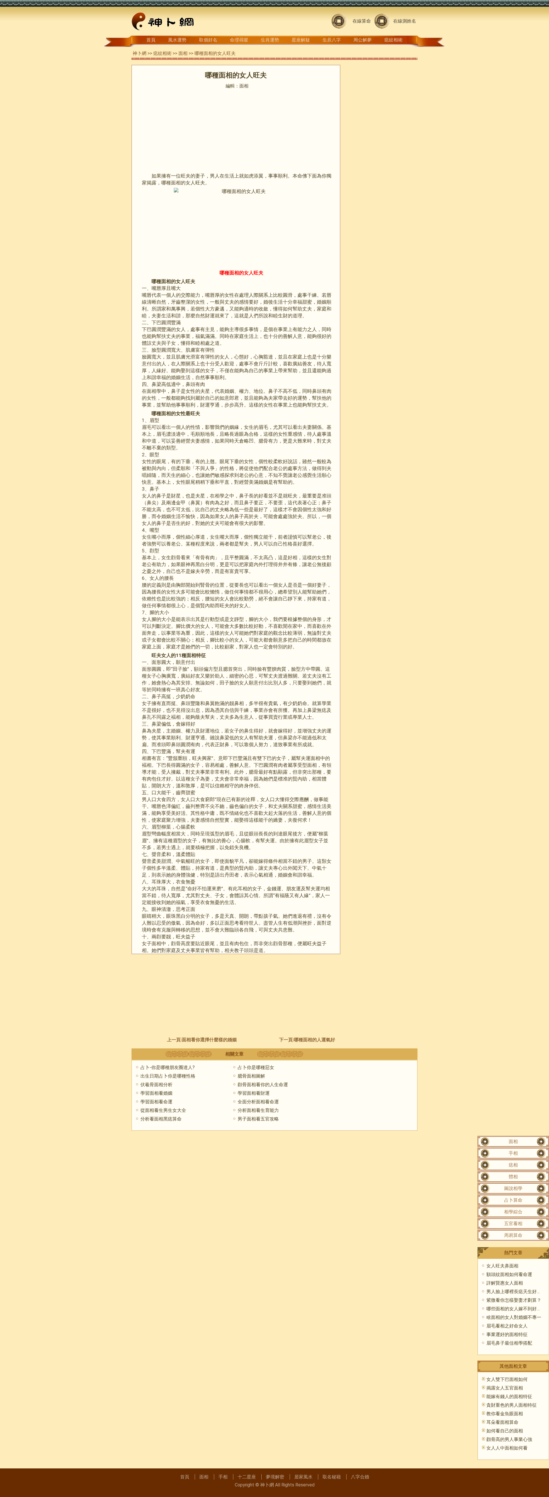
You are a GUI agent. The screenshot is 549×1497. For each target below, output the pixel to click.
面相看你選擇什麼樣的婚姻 (209, 1039)
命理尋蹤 (239, 40)
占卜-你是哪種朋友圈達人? (167, 1067)
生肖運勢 (270, 40)
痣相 (513, 1165)
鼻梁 (156, 384)
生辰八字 (332, 40)
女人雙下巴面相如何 (507, 1379)
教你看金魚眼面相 (504, 1413)
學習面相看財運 (254, 1093)
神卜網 (139, 53)
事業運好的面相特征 (507, 1334)
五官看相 (513, 1223)
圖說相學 (513, 1188)
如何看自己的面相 (504, 1431)
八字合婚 (360, 1477)
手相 (513, 1153)
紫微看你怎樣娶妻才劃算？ (513, 1300)
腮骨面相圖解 (251, 1076)
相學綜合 (513, 1212)
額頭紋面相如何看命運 (509, 1274)
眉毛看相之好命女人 (507, 1326)
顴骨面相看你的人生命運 (263, 1084)
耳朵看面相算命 (502, 1422)
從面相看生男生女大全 (163, 1110)
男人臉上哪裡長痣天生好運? (515, 1291)
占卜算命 (513, 1200)
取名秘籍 (332, 1477)
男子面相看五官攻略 (258, 1119)
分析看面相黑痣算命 (161, 1119)
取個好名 (208, 40)
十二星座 (247, 1477)
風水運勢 (177, 40)
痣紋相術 (393, 40)
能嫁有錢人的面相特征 (509, 1396)
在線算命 (362, 21)
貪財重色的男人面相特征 (511, 1405)
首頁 (151, 40)
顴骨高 (178, 943)
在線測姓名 (404, 21)
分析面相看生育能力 (258, 1110)
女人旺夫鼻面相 (502, 1266)
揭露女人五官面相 (504, 1388)
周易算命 (513, 1235)
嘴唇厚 (159, 288)
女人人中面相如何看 (507, 1448)
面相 (183, 53)
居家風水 (303, 1477)
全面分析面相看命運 (258, 1101)
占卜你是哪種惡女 (256, 1067)
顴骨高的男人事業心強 (509, 1439)
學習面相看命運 (156, 1101)
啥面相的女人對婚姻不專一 (513, 1317)
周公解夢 (362, 40)
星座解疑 (301, 40)
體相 (513, 1176)
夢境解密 (275, 1477)
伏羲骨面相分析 (156, 1084)
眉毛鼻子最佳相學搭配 (509, 1343)
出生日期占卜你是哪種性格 (167, 1076)
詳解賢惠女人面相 (504, 1283)
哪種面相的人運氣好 (314, 1039)
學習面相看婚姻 (156, 1093)
